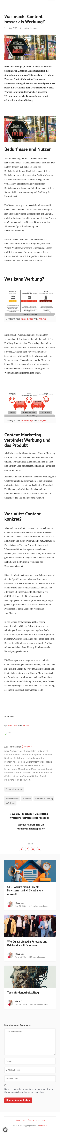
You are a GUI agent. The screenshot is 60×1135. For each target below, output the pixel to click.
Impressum (40, 1120)
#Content (27, 798)
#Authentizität (12, 798)
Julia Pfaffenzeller (17, 746)
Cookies (31, 1120)
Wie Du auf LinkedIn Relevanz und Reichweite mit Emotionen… (27, 943)
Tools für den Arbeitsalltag (23, 992)
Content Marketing (14, 789)
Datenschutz (20, 1120)
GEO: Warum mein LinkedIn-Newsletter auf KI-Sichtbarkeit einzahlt (25, 890)
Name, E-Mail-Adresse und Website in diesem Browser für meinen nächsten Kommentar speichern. (29, 1091)
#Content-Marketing (44, 798)
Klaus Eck (19, 903)
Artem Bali (12, 725)
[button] (5, 1129)
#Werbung (10, 803)
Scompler (41, 319)
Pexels (26, 725)
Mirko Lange (27, 319)
